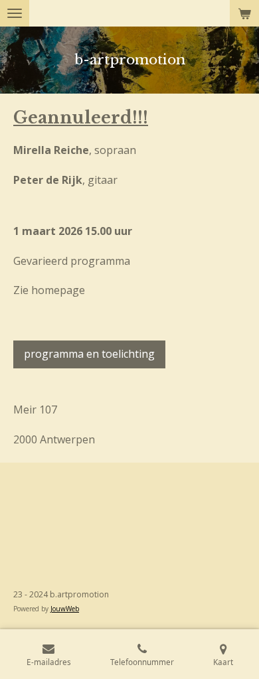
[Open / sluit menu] (14, 13)
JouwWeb (64, 608)
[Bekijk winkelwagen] (244, 13)
